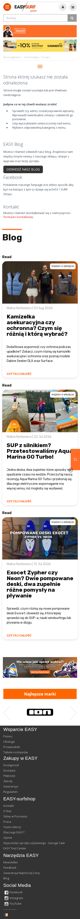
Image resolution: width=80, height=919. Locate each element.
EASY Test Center (14, 848)
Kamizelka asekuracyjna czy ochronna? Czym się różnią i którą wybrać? (37, 325)
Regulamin (10, 792)
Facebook (16, 892)
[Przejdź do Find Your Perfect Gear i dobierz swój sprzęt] (40, 667)
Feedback (9, 868)
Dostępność (11, 765)
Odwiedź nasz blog (23, 169)
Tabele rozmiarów (15, 752)
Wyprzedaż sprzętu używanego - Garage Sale (34, 843)
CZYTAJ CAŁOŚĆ (19, 373)
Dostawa (9, 770)
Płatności (9, 776)
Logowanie (63, 7)
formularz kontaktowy (18, 217)
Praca (7, 822)
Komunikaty (31, 57)
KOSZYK (73, 7)
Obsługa (9, 742)
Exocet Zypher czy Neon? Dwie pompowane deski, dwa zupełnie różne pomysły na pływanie (40, 584)
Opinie (7, 838)
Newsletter (10, 862)
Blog (12, 237)
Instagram (16, 898)
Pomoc (7, 736)
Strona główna (11, 57)
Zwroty (8, 781)
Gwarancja (10, 786)
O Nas (7, 811)
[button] (75, 459)
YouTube (16, 903)
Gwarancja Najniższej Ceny (21, 873)
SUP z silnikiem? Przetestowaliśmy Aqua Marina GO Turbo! (40, 451)
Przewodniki (11, 747)
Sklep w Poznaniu (15, 816)
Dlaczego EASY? (13, 832)
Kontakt (8, 806)
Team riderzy (12, 827)
